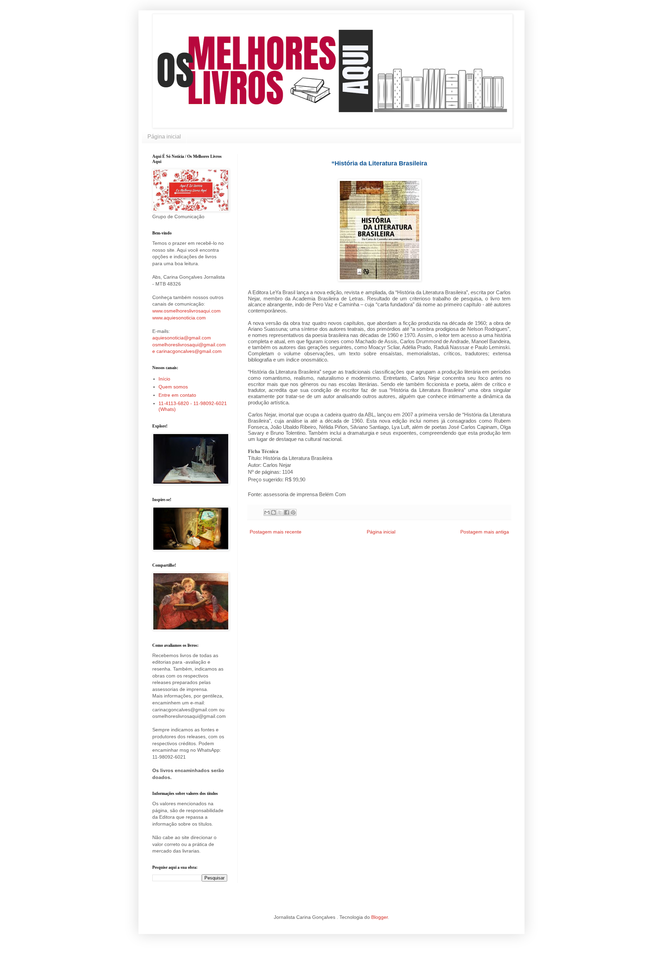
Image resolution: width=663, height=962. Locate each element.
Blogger (379, 917)
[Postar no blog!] (273, 512)
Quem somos (173, 386)
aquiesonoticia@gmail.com (181, 337)
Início (164, 379)
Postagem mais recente (275, 532)
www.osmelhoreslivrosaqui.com (186, 311)
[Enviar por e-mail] (266, 512)
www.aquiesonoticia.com (179, 317)
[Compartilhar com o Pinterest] (293, 512)
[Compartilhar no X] (280, 512)
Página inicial (164, 137)
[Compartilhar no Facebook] (286, 512)
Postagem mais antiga (484, 532)
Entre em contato (177, 395)
